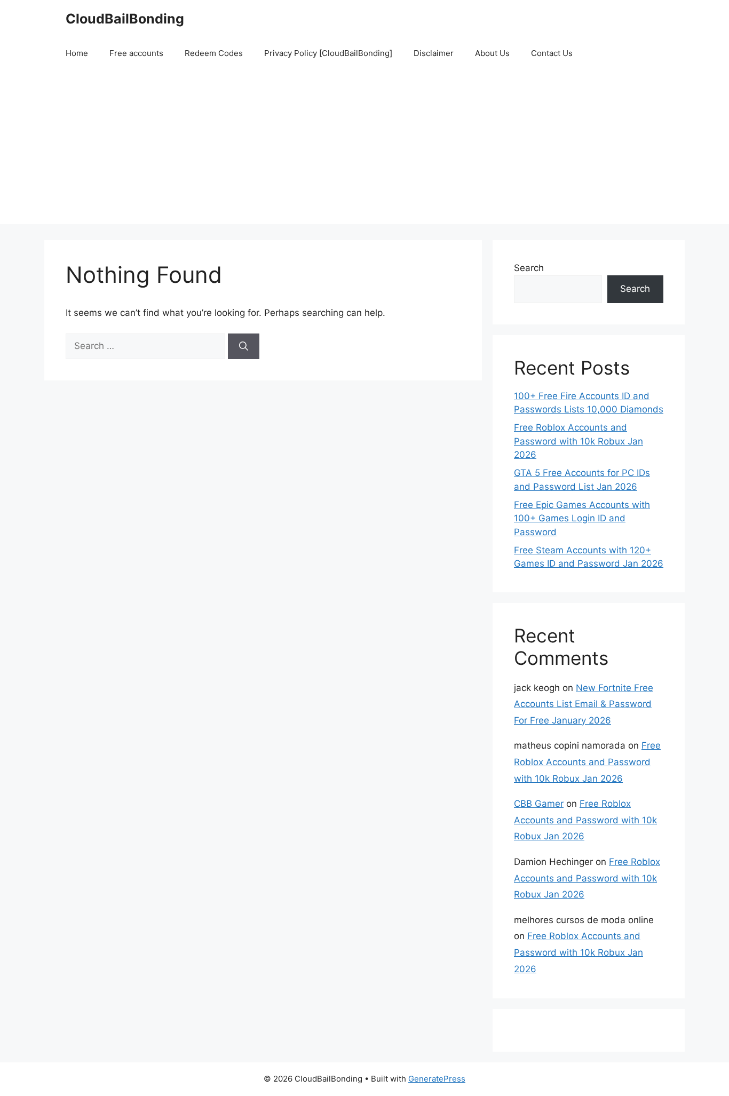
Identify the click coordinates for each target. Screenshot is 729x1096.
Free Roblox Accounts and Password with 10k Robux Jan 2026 (578, 441)
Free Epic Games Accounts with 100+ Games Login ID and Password (582, 518)
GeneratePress (436, 1079)
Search (529, 268)
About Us (492, 53)
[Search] (243, 346)
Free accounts (136, 53)
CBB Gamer (539, 803)
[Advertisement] (364, 149)
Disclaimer (434, 53)
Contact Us (552, 53)
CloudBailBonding (125, 19)
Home (77, 53)
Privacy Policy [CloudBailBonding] (328, 53)
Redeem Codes (214, 53)
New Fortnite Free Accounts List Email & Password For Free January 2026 (583, 704)
